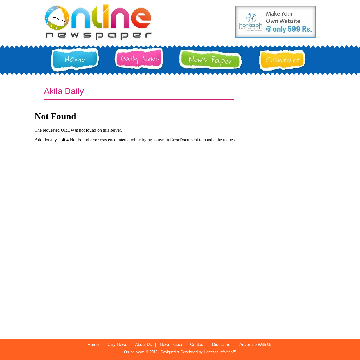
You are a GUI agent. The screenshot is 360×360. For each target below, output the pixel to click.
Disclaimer (222, 344)
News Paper (171, 344)
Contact (197, 344)
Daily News (116, 344)
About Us (143, 344)
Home (93, 344)
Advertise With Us (256, 344)
